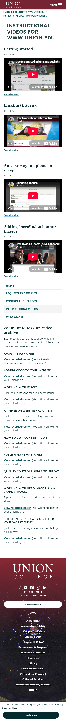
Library (33, 663)
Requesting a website (22, 293)
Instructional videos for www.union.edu (25, 16)
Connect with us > (33, 604)
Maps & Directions (33, 668)
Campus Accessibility (33, 625)
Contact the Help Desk (22, 301)
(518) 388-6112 (40, 595)
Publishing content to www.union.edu (23, 12)
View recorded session (17, 359)
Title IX (33, 689)
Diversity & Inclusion (33, 652)
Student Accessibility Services (33, 684)
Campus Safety (33, 636)
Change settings (9, 708)
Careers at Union (33, 642)
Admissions (33, 620)
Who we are (15, 316)
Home (10, 285)
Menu (53, 4)
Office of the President (33, 673)
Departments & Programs (33, 647)
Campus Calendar (33, 631)
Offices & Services (33, 679)
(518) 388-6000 (33, 592)
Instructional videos (22, 309)
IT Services (33, 657)
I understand (31, 715)
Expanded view (11, 93)
